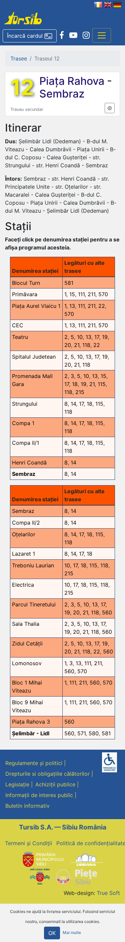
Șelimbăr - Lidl (30, 733)
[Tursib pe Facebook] (62, 35)
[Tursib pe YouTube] (73, 35)
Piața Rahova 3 (31, 721)
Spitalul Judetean (34, 356)
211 (91, 294)
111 (81, 294)
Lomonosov (27, 663)
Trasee (18, 58)
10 (80, 337)
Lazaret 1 (23, 553)
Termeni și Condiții (28, 843)
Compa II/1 (25, 442)
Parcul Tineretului (34, 604)
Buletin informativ (27, 805)
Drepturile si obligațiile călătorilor (47, 773)
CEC (17, 325)
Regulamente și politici (33, 763)
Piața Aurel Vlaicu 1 (36, 306)
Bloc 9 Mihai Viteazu (27, 706)
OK (52, 933)
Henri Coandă (29, 462)
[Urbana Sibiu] (86, 859)
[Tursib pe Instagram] (86, 35)
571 (81, 733)
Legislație (17, 784)
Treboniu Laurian (33, 565)
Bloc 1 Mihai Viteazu (27, 686)
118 (86, 345)
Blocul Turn (26, 282)
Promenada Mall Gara (32, 380)
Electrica (23, 584)
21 (76, 345)
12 (22, 87)
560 (107, 612)
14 (73, 403)
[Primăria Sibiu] (42, 859)
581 (68, 282)
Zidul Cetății (27, 643)
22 (101, 306)
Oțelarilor (23, 534)
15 (72, 294)
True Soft (108, 893)
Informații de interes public (39, 795)
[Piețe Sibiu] (76, 876)
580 (94, 733)
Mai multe (72, 932)
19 (105, 337)
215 (79, 392)
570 (103, 294)
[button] (30, 36)
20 (67, 345)
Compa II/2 (26, 522)
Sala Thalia (25, 623)
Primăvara (24, 294)
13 (72, 306)
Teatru (20, 337)
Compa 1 (23, 423)
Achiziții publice (55, 784)
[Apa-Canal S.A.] (39, 876)
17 (96, 337)
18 (75, 384)
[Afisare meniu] (101, 35)
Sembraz (62, 93)
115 (102, 384)
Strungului (24, 403)
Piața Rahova (73, 80)
